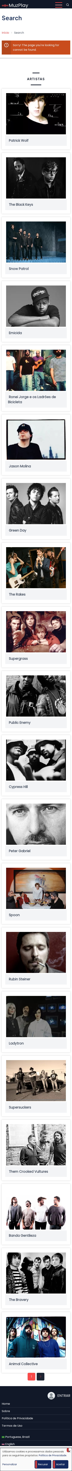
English (10, 1444)
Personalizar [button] (9, 1464)
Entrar (63, 1395)
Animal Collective (23, 1364)
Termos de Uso (12, 1426)
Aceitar (60, 1464)
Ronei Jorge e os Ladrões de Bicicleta (32, 400)
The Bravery (18, 1299)
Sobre (6, 1411)
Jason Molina (20, 466)
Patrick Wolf (18, 140)
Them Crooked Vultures (28, 1171)
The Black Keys (21, 204)
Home (6, 1404)
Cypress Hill (18, 786)
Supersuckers (20, 1107)
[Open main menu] (58, 5)
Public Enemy (20, 722)
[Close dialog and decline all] (69, 1450)
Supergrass (18, 658)
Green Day (17, 530)
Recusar (43, 1464)
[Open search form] (67, 5)
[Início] (15, 5)
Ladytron (16, 1043)
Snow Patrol (19, 268)
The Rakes (17, 594)
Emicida (15, 333)
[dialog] (36, 1459)
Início (5, 33)
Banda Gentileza (22, 1235)
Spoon (14, 915)
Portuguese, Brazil (17, 1437)
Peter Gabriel (19, 851)
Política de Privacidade (17, 1418)
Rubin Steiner (19, 979)
